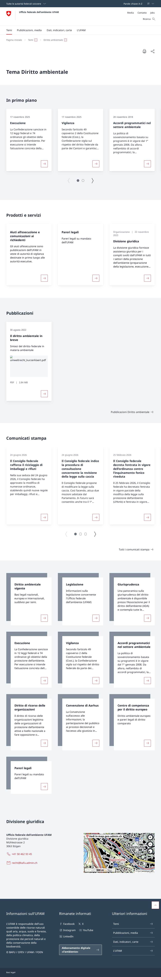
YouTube (88, 930)
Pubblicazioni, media (125, 933)
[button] (9, 30)
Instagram (69, 930)
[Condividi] (152, 51)
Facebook (69, 924)
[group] (29, 140)
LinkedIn (68, 936)
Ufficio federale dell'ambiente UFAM (39, 12)
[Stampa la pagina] (144, 51)
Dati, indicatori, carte (125, 942)
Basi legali (10, 972)
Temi (116, 924)
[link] (29, 599)
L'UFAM (117, 950)
